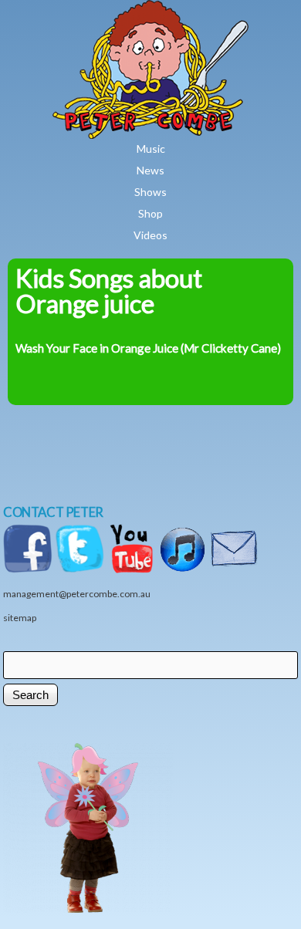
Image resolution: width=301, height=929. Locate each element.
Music (151, 148)
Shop (150, 213)
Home (196, 11)
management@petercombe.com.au (76, 594)
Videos (150, 235)
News (150, 170)
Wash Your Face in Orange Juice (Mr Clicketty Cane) (148, 348)
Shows (150, 191)
